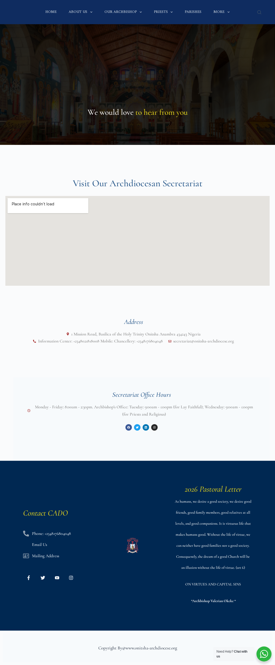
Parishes (193, 12)
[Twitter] (42, 577)
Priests (161, 12)
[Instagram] (71, 577)
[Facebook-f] (28, 577)
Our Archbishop (120, 12)
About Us (78, 12)
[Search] (259, 12)
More (219, 12)
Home (51, 12)
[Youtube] (57, 577)
